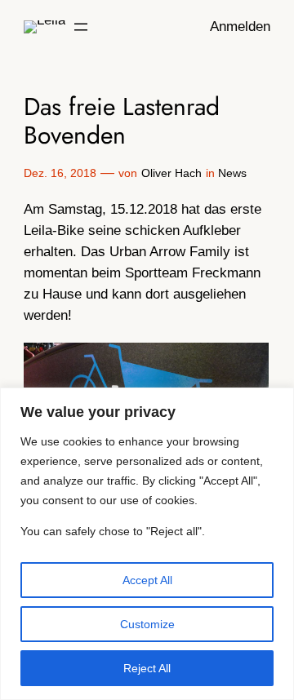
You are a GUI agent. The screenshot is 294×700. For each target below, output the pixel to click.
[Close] (277, 401)
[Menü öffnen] (81, 27)
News (232, 172)
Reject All (147, 668)
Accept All (147, 580)
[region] (147, 544)
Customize (147, 624)
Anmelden (240, 26)
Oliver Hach (171, 172)
